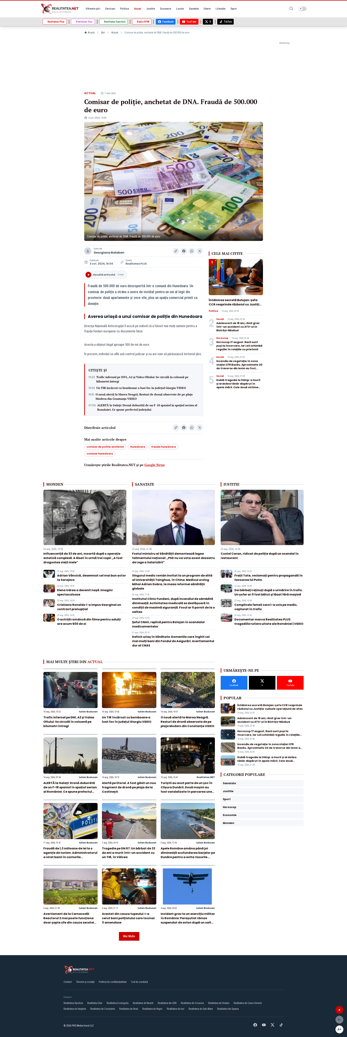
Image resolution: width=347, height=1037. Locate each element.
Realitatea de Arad (128, 1008)
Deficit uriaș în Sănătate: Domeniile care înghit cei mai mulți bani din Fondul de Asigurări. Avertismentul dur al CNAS (173, 641)
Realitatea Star (94, 1003)
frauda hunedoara (163, 447)
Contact (68, 981)
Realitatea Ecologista (117, 1003)
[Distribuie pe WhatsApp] (192, 251)
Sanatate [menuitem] (194, 8)
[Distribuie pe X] (199, 251)
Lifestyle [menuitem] (220, 8)
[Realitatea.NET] (60, 8)
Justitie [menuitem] (150, 8)
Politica (213, 311)
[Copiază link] (176, 251)
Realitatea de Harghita (75, 1008)
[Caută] (291, 9)
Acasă (91, 32)
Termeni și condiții (85, 981)
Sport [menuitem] (234, 8)
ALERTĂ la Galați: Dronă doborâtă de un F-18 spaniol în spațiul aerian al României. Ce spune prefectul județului (147, 407)
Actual (114, 32)
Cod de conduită (139, 981)
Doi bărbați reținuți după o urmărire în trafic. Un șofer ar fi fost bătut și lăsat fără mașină (268, 592)
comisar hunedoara (100, 453)
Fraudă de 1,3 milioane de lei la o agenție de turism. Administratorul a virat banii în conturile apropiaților (70, 855)
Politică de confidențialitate (113, 981)
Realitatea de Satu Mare (201, 1008)
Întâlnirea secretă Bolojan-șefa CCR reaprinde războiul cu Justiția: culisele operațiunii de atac (235, 304)
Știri (103, 32)
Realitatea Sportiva (73, 1003)
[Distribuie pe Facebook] (184, 251)
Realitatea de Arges (152, 1008)
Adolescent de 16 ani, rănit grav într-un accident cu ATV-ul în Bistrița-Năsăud (238, 326)
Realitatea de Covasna (192, 1003)
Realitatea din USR (167, 1003)
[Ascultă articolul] (339, 1010)
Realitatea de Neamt (143, 1003)
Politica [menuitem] (124, 8)
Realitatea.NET (206, 777)
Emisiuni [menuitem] (110, 8)
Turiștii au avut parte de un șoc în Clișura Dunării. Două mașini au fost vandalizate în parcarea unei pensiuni (187, 789)
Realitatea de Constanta (102, 1008)
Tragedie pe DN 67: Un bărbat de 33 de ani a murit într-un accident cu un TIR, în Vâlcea (128, 852)
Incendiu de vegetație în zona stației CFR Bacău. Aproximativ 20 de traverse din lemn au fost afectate (239, 366)
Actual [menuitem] (137, 8)
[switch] (303, 9)
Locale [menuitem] (180, 8)
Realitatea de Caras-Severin (248, 1003)
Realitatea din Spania (228, 1008)
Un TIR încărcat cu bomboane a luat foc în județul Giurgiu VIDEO (141, 388)
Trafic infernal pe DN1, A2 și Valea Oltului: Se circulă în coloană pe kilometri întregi (142, 379)
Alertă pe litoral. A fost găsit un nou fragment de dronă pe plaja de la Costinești (129, 787)
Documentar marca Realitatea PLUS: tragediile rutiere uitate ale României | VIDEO (268, 621)
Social (220, 319)
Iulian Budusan (88, 711)
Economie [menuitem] (165, 8)
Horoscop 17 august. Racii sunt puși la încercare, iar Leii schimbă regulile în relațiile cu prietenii (239, 345)
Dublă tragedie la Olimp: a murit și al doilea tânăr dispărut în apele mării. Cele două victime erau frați (238, 385)
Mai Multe (129, 936)
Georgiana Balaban (109, 252)
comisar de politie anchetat (105, 447)
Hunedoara (137, 447)
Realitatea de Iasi (175, 1008)
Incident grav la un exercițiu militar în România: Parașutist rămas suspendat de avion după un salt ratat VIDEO (188, 920)
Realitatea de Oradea (218, 1003)
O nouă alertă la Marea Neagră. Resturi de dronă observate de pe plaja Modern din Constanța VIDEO (144, 396)
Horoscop (222, 338)
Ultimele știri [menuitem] (93, 8)
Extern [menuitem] (207, 8)
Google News (154, 465)
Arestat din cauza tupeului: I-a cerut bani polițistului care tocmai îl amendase (128, 918)
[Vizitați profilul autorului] (87, 251)
